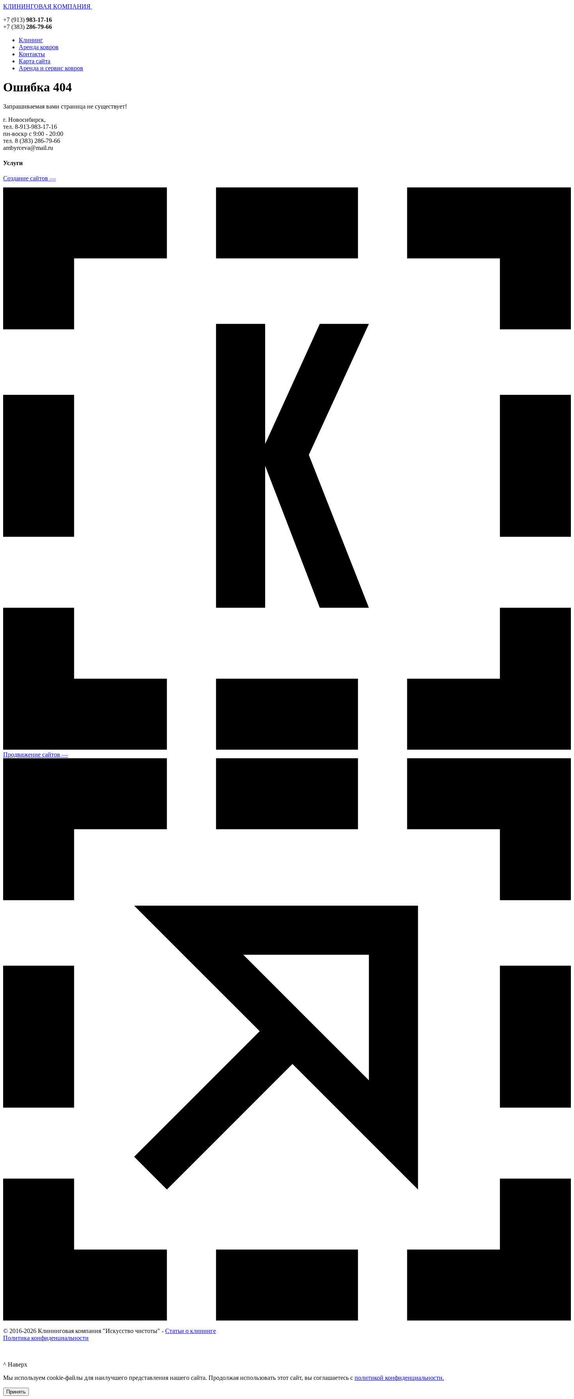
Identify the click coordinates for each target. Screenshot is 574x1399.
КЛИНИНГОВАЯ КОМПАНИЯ (47, 6)
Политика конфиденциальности (46, 1338)
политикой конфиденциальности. (399, 1377)
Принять (16, 1392)
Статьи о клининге (190, 1331)
